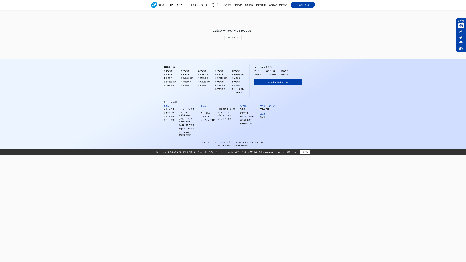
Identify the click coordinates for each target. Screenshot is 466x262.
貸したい (205, 4)
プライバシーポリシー (220, 142)
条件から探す (169, 120)
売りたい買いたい (216, 5)
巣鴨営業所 (219, 71)
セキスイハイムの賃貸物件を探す (185, 120)
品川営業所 (168, 74)
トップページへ (233, 37)
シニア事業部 (237, 92)
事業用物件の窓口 (247, 123)
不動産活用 (205, 116)
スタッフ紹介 (271, 74)
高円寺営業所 (186, 81)
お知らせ (257, 74)
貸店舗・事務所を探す (187, 125)
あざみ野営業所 (238, 74)
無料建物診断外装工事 (226, 109)
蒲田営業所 (168, 78)
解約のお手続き (246, 120)
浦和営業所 (236, 81)
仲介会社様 (261, 4)
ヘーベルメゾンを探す (187, 109)
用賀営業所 (185, 71)
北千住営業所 (220, 85)
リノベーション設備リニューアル (224, 113)
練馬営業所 (219, 74)
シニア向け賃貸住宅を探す (185, 113)
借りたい (195, 4)
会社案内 (238, 4)
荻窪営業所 (185, 85)
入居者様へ (244, 109)
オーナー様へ (206, 109)
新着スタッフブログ (278, 4)
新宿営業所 (185, 74)
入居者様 (227, 4)
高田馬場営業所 (187, 78)
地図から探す (169, 116)
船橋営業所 (236, 85)
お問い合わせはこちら (280, 82)
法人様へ (263, 117)
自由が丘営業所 (170, 81)
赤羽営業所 (219, 81)
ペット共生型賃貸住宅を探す (185, 133)
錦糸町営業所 (220, 89)
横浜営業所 (236, 71)
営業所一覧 (270, 71)
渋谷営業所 (168, 71)
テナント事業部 (238, 89)
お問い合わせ (304, 5)
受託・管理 (205, 112)
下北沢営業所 (203, 74)
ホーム (257, 71)
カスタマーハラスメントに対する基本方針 (247, 142)
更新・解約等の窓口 (247, 116)
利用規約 (205, 142)
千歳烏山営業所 (204, 81)
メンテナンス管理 (208, 120)
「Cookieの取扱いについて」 (273, 152)
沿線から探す (169, 112)
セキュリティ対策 (224, 119)
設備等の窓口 (245, 112)
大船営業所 (236, 78)
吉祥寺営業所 (169, 85)
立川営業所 (202, 71)
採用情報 (249, 4)
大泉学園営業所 (221, 78)
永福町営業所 (203, 78)
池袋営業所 (202, 85)
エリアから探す (170, 109)
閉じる (305, 152)
